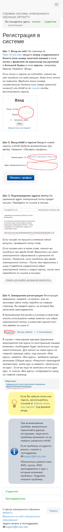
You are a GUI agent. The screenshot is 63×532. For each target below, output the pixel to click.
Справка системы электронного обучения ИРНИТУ (26, 14)
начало (36, 21)
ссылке (35, 88)
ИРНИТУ (8, 512)
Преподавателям (15, 498)
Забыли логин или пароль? (35, 404)
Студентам (11, 491)
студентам (50, 21)
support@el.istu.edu (35, 456)
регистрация (15, 25)
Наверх (53, 510)
